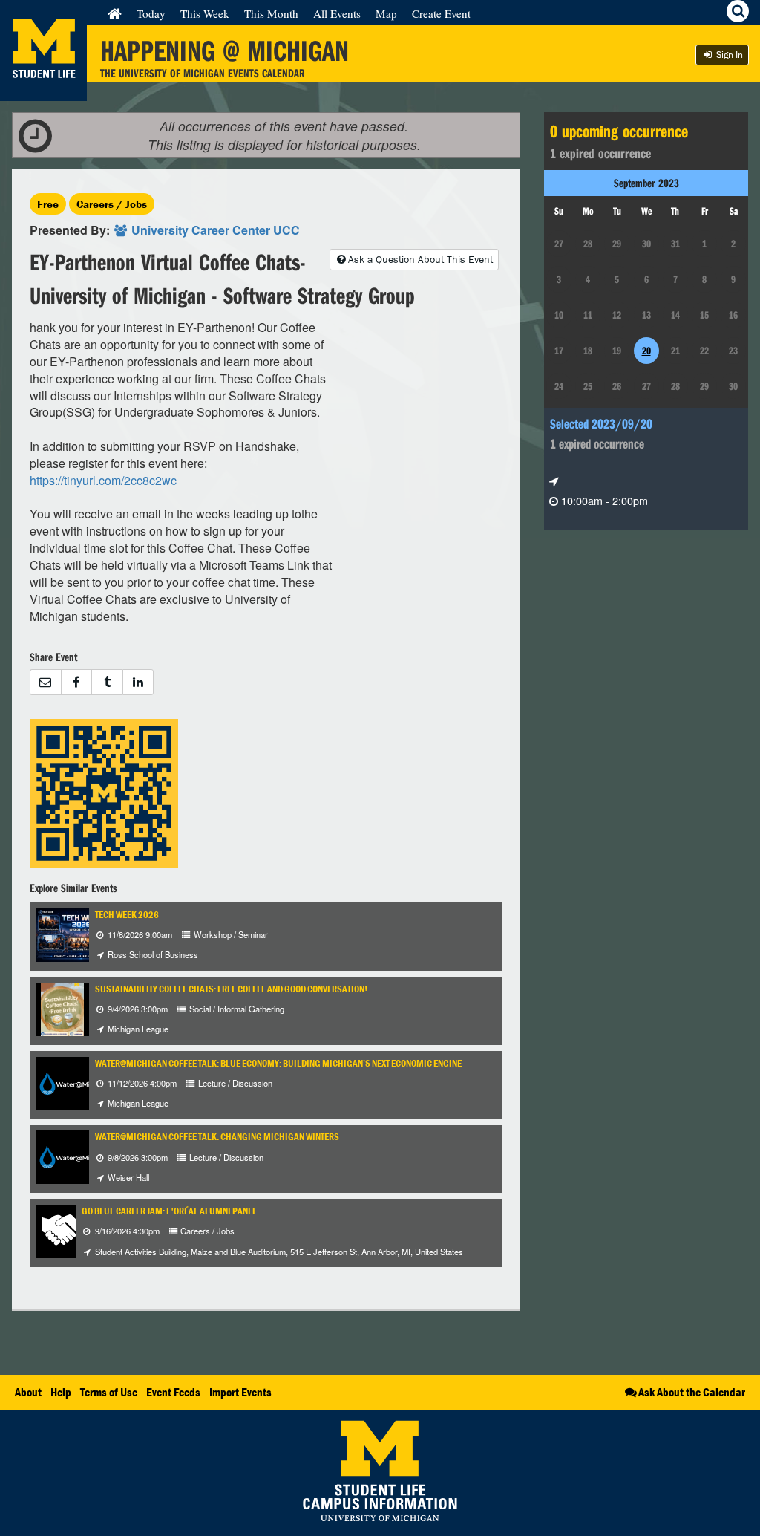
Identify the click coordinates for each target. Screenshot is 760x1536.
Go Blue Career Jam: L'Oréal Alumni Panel (169, 1211)
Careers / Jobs (111, 204)
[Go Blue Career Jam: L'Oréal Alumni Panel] (62, 1229)
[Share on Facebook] (76, 682)
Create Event (441, 13)
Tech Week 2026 (127, 914)
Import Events (240, 1391)
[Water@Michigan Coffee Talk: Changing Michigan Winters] (76, 1156)
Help (60, 1391)
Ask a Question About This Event (420, 259)
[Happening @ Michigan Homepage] (43, 91)
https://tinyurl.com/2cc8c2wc (103, 480)
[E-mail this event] (45, 682)
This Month (271, 13)
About (28, 1391)
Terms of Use (108, 1391)
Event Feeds (173, 1391)
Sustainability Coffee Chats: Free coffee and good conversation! (231, 989)
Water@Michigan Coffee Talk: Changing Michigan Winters (217, 1136)
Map (386, 13)
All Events (337, 13)
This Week (204, 13)
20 (646, 350)
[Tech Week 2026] (80, 933)
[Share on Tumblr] (106, 682)
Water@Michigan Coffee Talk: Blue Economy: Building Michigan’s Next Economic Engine (278, 1063)
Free (48, 204)
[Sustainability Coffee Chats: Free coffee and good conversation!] (62, 1007)
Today (151, 13)
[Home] (115, 13)
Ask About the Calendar (691, 1391)
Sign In (728, 54)
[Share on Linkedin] (138, 682)
